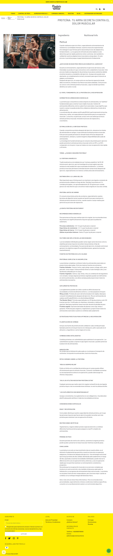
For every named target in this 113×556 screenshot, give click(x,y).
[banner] (57, 7)
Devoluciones (92, 522)
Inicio (3, 18)
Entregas (91, 520)
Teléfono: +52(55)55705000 (75, 531)
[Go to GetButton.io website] (109, 554)
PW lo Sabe (10, 18)
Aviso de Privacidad (51, 520)
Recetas (90, 524)
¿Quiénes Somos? (72, 522)
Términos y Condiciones (52, 522)
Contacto (69, 520)
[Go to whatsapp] (109, 551)
